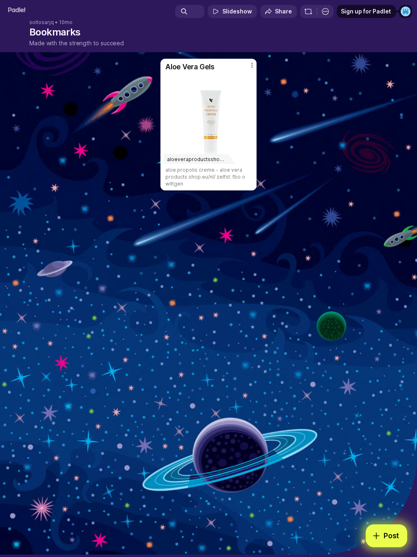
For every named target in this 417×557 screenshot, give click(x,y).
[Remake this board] (308, 11)
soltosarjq (41, 22)
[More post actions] (247, 68)
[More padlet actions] (325, 11)
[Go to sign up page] (405, 11)
